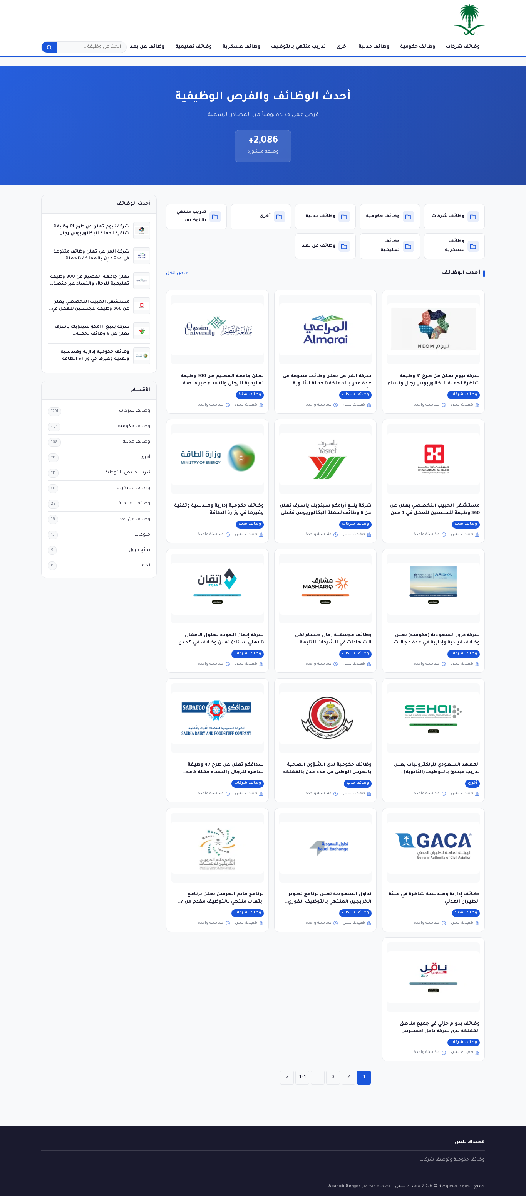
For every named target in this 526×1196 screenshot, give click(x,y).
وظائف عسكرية (241, 47)
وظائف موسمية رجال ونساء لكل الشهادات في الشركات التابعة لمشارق (333, 643)
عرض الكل (177, 273)
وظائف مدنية (373, 47)
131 (302, 1077)
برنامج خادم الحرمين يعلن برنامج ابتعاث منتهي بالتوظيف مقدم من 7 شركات (222, 902)
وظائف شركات (463, 47)
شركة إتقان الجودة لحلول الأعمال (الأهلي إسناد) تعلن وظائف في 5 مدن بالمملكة (221, 643)
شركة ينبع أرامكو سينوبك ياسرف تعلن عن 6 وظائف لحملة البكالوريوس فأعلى (92, 334)
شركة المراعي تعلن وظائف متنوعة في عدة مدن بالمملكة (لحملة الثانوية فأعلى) (327, 384)
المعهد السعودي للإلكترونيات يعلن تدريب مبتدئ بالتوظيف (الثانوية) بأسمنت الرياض (437, 772)
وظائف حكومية (417, 47)
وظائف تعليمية (193, 47)
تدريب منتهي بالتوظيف (298, 47)
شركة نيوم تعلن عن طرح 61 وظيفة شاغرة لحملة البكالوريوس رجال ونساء (91, 233)
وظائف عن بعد (147, 47)
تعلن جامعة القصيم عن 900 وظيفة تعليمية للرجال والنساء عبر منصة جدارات (222, 384)
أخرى (342, 47)
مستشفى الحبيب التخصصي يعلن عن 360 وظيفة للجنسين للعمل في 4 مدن (90, 309)
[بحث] (49, 47)
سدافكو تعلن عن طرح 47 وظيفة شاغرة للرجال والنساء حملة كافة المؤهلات (225, 772)
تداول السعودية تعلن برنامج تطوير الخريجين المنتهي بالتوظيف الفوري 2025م (330, 902)
